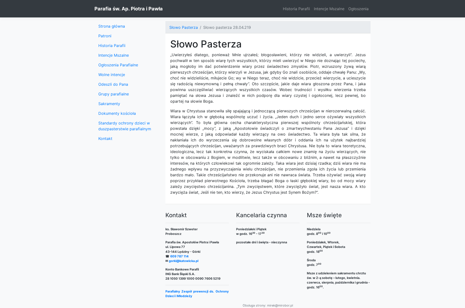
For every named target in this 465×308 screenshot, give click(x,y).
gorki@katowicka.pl (183, 261)
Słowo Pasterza (183, 27)
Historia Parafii (296, 8)
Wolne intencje (111, 74)
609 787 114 (179, 256)
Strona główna (111, 26)
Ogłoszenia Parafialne (118, 64)
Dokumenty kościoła (117, 113)
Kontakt (105, 138)
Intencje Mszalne (329, 8)
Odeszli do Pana (113, 84)
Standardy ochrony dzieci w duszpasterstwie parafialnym (124, 126)
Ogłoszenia (358, 8)
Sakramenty (109, 103)
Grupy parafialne (113, 94)
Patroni (104, 35)
